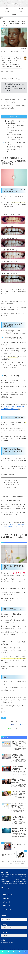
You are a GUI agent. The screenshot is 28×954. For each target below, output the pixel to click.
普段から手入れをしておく (14, 149)
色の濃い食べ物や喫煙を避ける (15, 147)
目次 (12, 116)
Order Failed (6, 898)
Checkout (5, 891)
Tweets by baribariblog (7, 942)
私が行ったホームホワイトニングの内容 (15, 131)
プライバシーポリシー (9, 909)
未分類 (4, 717)
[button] (18, 728)
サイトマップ (6, 905)
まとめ (9, 151)
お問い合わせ (6, 902)
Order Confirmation (8, 894)
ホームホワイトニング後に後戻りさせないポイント (15, 143)
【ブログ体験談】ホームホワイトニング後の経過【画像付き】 (15, 122)
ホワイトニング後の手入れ (14, 134)
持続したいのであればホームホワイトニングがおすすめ (15, 138)
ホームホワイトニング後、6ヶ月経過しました (15, 126)
